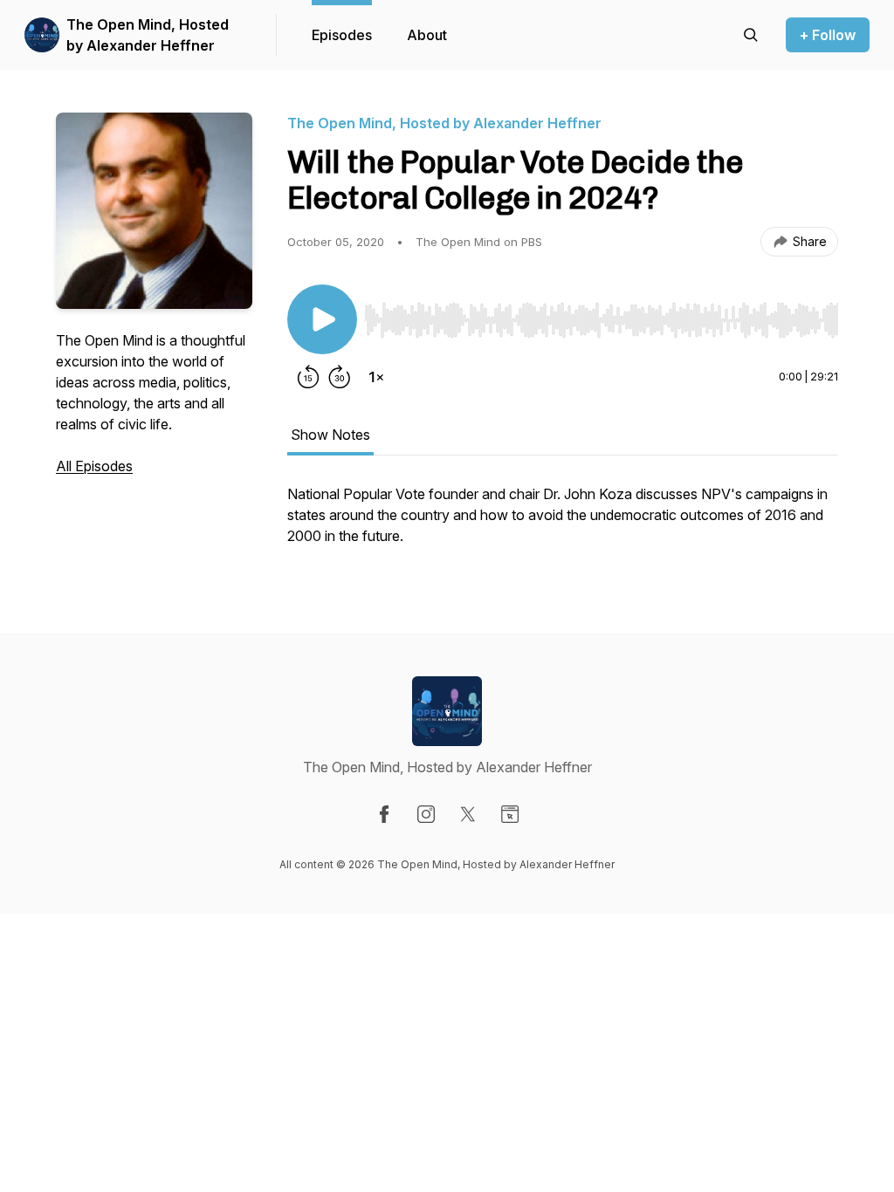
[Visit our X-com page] (468, 814)
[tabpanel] (562, 523)
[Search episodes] (751, 34)
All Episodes (94, 466)
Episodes (342, 35)
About (427, 35)
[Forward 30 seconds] (339, 377)
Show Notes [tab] (330, 434)
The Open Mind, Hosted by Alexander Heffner (147, 35)
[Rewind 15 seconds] (308, 377)
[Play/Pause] (322, 319)
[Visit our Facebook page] (384, 814)
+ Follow (828, 35)
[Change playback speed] (376, 377)
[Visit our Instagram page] (426, 814)
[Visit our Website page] (510, 814)
